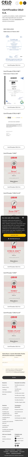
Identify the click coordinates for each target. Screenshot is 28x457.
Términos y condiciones (10, 449)
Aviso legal (19, 449)
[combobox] (23, 217)
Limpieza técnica (19, 420)
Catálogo (4, 389)
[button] (14, 239)
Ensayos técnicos (19, 409)
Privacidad (6, 451)
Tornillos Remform (19, 400)
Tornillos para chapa (19, 395)
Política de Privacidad (19, 372)
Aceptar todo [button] (14, 235)
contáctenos (18, 19)
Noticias (4, 394)
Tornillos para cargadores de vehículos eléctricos (7, 413)
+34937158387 (20, 440)
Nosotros (4, 385)
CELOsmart (17, 415)
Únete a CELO (5, 387)
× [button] (24, 217)
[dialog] (14, 228)
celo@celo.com (20, 438)
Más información (18, 232)
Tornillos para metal (19, 393)
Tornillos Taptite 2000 (20, 402)
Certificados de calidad (20, 418)
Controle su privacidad (16, 453)
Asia (3, 441)
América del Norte (6, 439)
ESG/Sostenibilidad (6, 392)
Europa (4, 436)
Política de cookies (14, 451)
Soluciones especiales (20, 397)
